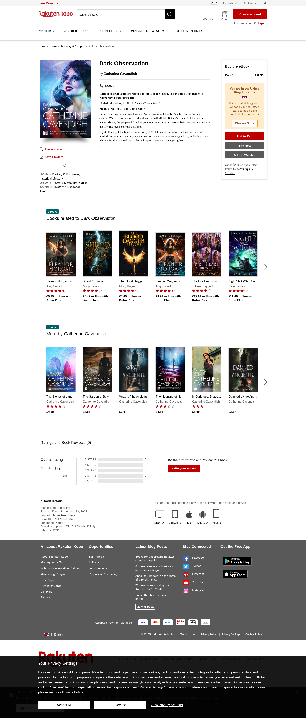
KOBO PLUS (110, 31)
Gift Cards (249, 3)
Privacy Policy (208, 634)
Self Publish (96, 556)
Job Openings (98, 568)
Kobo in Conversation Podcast (60, 568)
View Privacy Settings (167, 705)
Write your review (184, 468)
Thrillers (45, 191)
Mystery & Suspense (65, 174)
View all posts (145, 606)
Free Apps (47, 580)
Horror (82, 182)
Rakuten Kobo (56, 14)
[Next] (265, 267)
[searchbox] (126, 14)
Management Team (53, 562)
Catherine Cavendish (120, 74)
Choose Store (244, 123)
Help (264, 3)
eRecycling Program (54, 574)
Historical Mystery (51, 178)
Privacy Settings (231, 634)
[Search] (170, 14)
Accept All (64, 705)
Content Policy (253, 634)
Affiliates (94, 562)
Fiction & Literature (64, 182)
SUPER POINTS (189, 31)
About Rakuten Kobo (54, 556)
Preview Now (53, 149)
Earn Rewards (48, 3)
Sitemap (46, 597)
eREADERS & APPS (149, 31)
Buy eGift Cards (51, 585)
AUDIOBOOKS (77, 31)
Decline (120, 705)
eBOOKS (47, 31)
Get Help (46, 591)
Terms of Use (187, 634)
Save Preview (54, 156)
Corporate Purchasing (103, 574)
